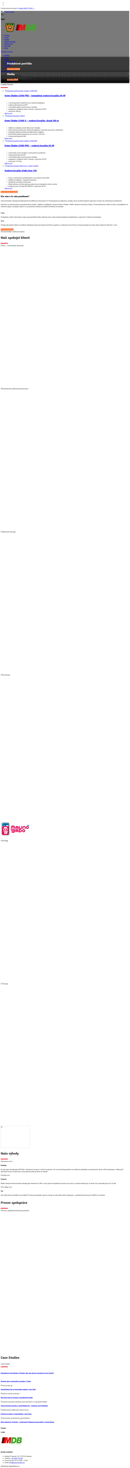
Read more (8, 138)
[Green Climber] (8, 12)
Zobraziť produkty (13, 69)
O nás (7, 37)
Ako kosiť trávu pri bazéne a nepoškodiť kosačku (17, 1398)
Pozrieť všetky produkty (9, 192)
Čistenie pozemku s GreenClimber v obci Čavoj (16, 1414)
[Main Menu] (1, 12)
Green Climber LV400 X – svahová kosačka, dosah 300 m (32, 120)
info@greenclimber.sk (17, 1463)
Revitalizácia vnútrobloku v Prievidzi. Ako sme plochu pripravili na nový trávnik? (27, 1373)
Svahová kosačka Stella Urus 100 (21, 170)
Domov (7, 35)
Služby (7, 40)
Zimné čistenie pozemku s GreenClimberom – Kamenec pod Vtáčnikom (24, 1406)
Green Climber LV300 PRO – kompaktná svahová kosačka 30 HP (35, 95)
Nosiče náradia (10, 42)
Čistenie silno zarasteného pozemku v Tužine (16, 1381)
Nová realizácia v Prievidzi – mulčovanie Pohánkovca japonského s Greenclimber (27, 1422)
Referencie (9, 44)
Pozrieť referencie (7, 230)
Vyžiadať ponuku (7, 52)
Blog (6, 48)
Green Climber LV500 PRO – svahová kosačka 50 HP (29, 145)
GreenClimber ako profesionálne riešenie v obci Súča (18, 1390)
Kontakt (8, 46)
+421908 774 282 (17, 1458)
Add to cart (8, 113)
